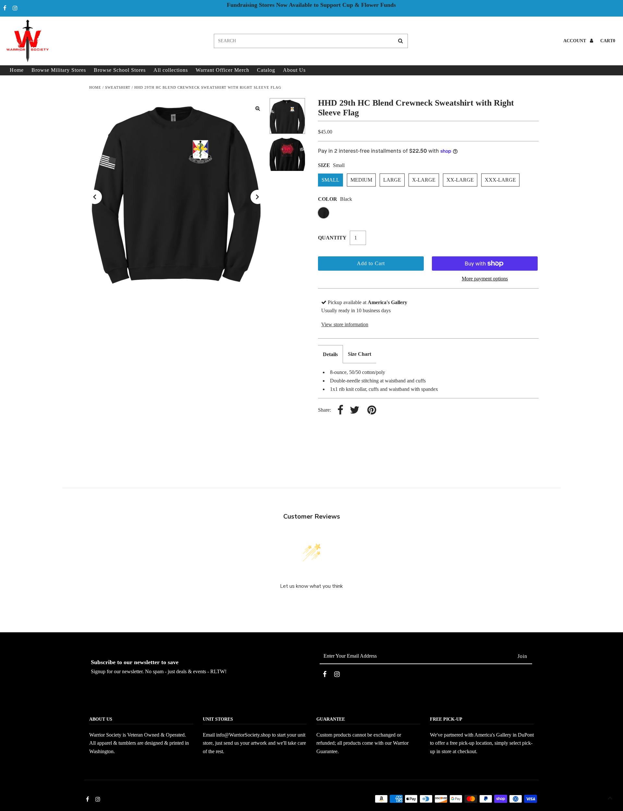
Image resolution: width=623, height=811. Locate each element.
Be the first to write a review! (311, 603)
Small (330, 180)
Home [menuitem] (17, 70)
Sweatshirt (117, 87)
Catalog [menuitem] (266, 70)
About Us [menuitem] (294, 70)
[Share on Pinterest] (371, 410)
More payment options (485, 278)
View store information (344, 324)
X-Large (423, 180)
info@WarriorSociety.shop (243, 735)
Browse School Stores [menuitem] (120, 70)
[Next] (257, 197)
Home (95, 87)
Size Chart (359, 354)
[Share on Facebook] (340, 410)
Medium (361, 180)
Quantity (332, 237)
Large (392, 180)
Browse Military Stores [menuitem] (58, 70)
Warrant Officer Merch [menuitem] (222, 70)
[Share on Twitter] (355, 410)
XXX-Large (500, 180)
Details (330, 354)
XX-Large (460, 180)
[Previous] (95, 197)
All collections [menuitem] (170, 70)
